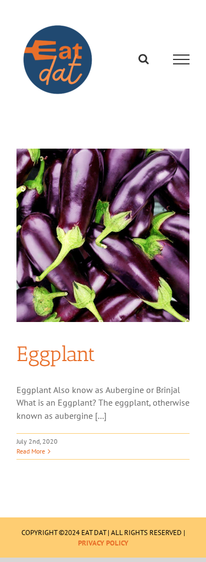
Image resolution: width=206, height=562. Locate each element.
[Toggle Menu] (181, 59)
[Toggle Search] (143, 58)
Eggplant (55, 354)
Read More (30, 451)
